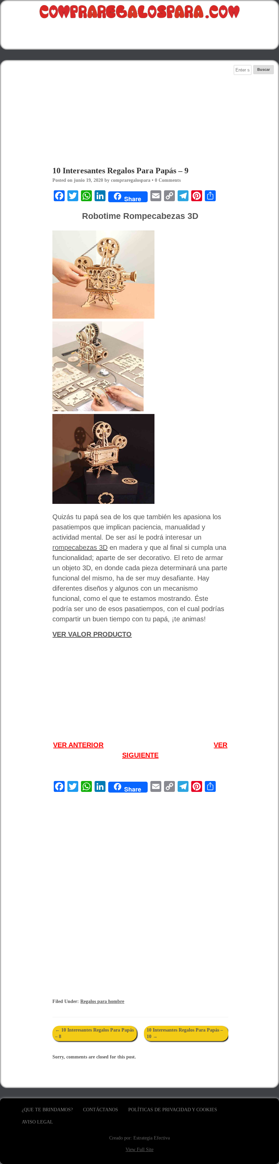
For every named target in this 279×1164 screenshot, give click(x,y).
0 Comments (168, 180)
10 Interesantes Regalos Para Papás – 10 (185, 1033)
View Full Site (139, 1149)
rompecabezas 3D (80, 547)
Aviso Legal (37, 1122)
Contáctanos (100, 1109)
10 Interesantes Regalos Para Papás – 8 (94, 1033)
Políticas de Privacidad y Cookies (172, 1109)
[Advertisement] (140, 112)
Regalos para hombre (102, 1001)
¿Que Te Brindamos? (47, 1109)
